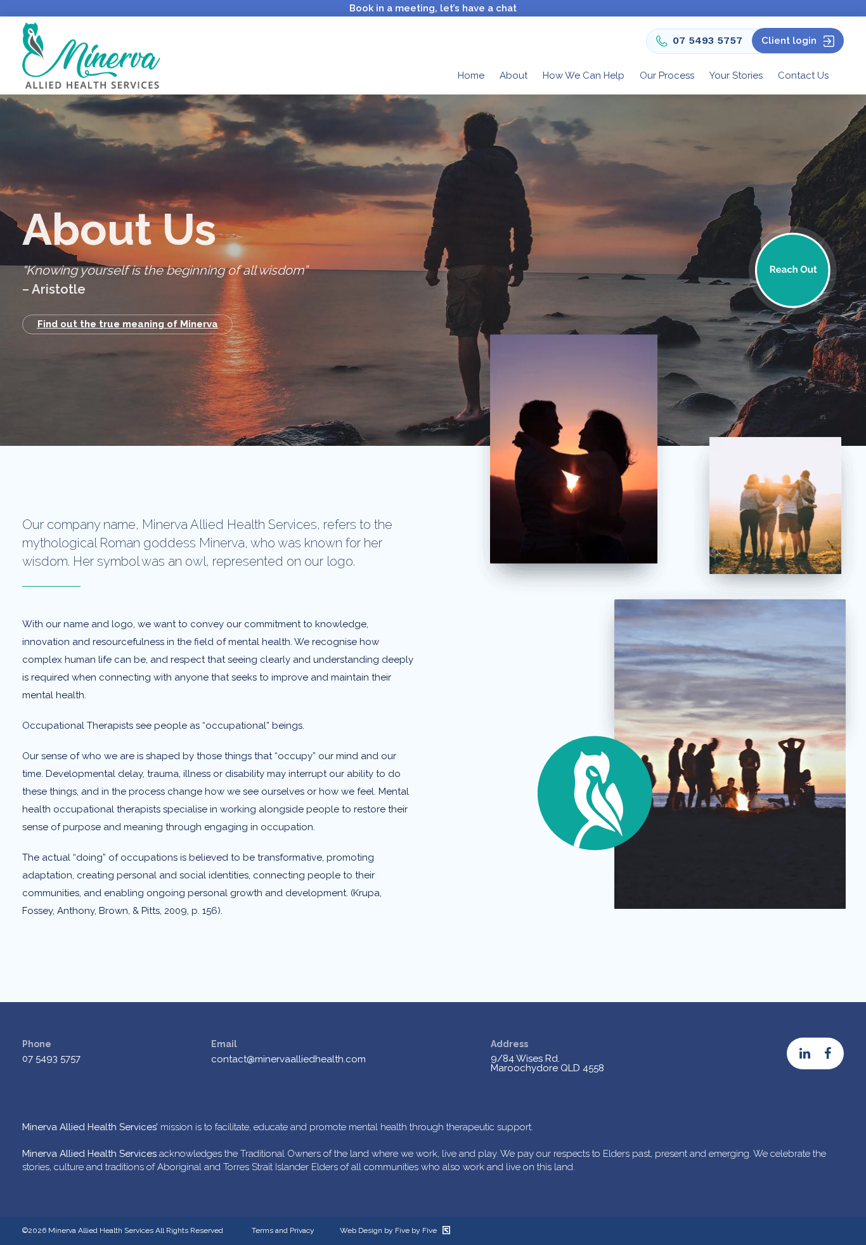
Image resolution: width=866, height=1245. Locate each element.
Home (471, 75)
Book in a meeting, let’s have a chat (433, 8)
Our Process (667, 75)
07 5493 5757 (707, 40)
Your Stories (736, 75)
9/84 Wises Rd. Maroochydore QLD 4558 (547, 1063)
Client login (789, 40)
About (513, 75)
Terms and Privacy (283, 1230)
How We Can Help (583, 75)
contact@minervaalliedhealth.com (288, 1059)
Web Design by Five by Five (389, 1230)
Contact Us (803, 75)
